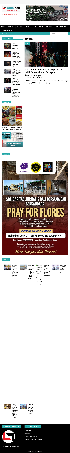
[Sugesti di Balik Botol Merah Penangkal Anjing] (7, 63)
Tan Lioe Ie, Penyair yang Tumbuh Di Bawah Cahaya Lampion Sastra (16, 55)
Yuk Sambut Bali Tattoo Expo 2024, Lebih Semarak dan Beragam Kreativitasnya (43, 72)
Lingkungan (49, 26)
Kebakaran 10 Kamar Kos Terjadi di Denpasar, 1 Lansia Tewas (31, 409)
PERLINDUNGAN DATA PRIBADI (11, 446)
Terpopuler (7, 38)
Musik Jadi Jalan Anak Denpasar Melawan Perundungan (63, 268)
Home (3, 26)
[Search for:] (59, 33)
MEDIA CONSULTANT (7, 30)
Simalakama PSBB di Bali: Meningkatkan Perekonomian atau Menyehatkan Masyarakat (16, 92)
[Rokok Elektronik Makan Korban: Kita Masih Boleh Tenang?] (7, 80)
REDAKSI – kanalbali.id (31, 436)
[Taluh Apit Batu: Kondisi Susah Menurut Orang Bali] (7, 46)
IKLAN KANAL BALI (29, 431)
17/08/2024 (29, 78)
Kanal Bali (37, 78)
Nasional (20, 26)
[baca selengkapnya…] (45, 83)
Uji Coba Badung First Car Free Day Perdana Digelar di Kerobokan (15, 270)
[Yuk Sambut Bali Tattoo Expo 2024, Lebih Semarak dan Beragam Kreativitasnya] (46, 54)
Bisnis (41, 26)
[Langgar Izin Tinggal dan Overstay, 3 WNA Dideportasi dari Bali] (39, 333)
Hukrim (28, 26)
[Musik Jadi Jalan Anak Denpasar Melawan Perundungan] (55, 267)
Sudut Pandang (61, 26)
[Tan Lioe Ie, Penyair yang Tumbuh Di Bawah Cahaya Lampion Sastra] (7, 54)
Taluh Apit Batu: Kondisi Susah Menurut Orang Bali (16, 46)
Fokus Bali (11, 26)
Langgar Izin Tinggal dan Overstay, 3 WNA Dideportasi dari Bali (47, 270)
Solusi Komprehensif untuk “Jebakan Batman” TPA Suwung (16, 72)
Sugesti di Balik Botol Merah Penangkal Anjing (16, 64)
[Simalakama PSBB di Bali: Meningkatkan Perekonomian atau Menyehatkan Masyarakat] (7, 90)
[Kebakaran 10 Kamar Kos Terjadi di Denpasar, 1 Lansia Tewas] (23, 406)
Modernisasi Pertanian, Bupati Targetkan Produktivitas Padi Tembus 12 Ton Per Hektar (31, 271)
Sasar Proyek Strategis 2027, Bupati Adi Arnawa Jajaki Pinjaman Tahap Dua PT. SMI (15, 411)
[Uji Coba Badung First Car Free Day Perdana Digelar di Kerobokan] (7, 267)
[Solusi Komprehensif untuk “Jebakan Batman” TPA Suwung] (7, 71)
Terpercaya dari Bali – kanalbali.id (34, 439)
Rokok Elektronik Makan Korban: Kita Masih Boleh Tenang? (16, 81)
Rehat (34, 26)
